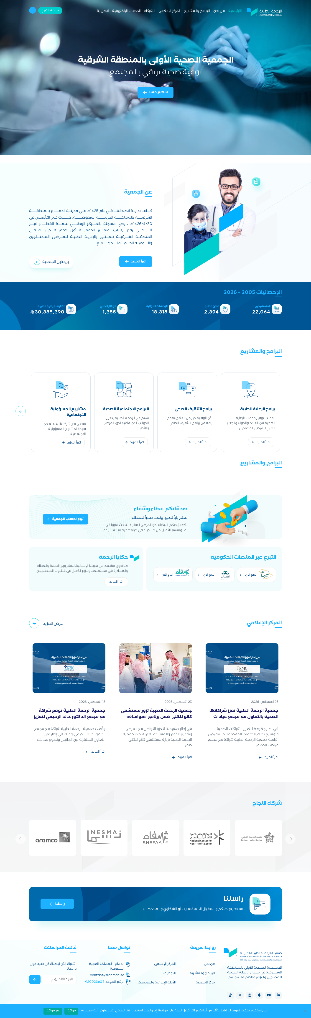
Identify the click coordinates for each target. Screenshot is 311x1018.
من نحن (219, 11)
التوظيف (169, 973)
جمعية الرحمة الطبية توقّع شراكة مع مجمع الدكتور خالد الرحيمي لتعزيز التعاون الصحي (69, 717)
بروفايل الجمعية (55, 262)
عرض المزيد (53, 624)
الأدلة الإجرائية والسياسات (157, 983)
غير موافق (53, 1011)
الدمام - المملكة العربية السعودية (106, 967)
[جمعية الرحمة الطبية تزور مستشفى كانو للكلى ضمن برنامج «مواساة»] (155, 668)
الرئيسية (234, 11)
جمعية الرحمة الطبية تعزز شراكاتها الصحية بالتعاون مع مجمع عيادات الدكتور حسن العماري (243, 717)
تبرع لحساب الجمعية (68, 519)
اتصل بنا (103, 11)
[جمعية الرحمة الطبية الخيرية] (264, 11)
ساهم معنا (158, 93)
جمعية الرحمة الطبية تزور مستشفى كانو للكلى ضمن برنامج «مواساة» (156, 714)
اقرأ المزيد (138, 262)
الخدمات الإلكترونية (126, 11)
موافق (71, 1011)
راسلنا (60, 904)
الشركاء (149, 11)
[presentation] (20, 411)
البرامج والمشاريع (197, 11)
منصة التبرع (50, 11)
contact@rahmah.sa (107, 975)
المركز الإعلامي (170, 11)
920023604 (94, 982)
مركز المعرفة (205, 983)
